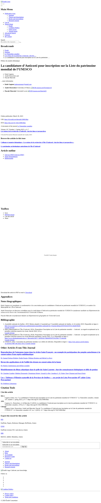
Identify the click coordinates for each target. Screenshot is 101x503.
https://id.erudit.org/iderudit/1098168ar (16, 119)
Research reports (14, 20)
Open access (12, 29)
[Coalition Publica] (7, 489)
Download (28, 292)
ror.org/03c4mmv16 (45, 88)
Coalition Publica (14, 28)
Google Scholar (9, 327)
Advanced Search (10, 33)
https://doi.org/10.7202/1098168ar (15, 123)
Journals (11, 15)
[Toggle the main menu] (1, 5)
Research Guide (10, 456)
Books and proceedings (16, 19)
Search (3, 40)
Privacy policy (9, 493)
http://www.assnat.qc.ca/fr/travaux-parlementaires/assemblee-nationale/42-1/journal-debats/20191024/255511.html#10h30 (42, 326)
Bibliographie (9, 158)
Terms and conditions (11, 497)
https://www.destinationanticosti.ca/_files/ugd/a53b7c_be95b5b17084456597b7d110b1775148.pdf (35, 338)
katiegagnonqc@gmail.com (22, 84)
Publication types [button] (10, 13)
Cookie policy (9, 495)
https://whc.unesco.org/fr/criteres (78, 342)
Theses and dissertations (16, 17)
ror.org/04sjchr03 (41, 91)
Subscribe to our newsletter (10, 444)
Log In (7, 22)
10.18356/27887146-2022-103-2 (15, 343)
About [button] (7, 24)
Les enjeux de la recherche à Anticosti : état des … (20, 56)
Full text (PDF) (9, 155)
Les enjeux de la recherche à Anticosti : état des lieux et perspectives (23, 131)
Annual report (13, 31)
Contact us (8, 458)
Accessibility (9, 455)
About (11, 24)
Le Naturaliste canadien (12, 54)
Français (7, 35)
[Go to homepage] (5, 1)
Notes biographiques (11, 156)
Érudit (11, 26)
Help (6, 453)
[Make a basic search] (20, 42)
